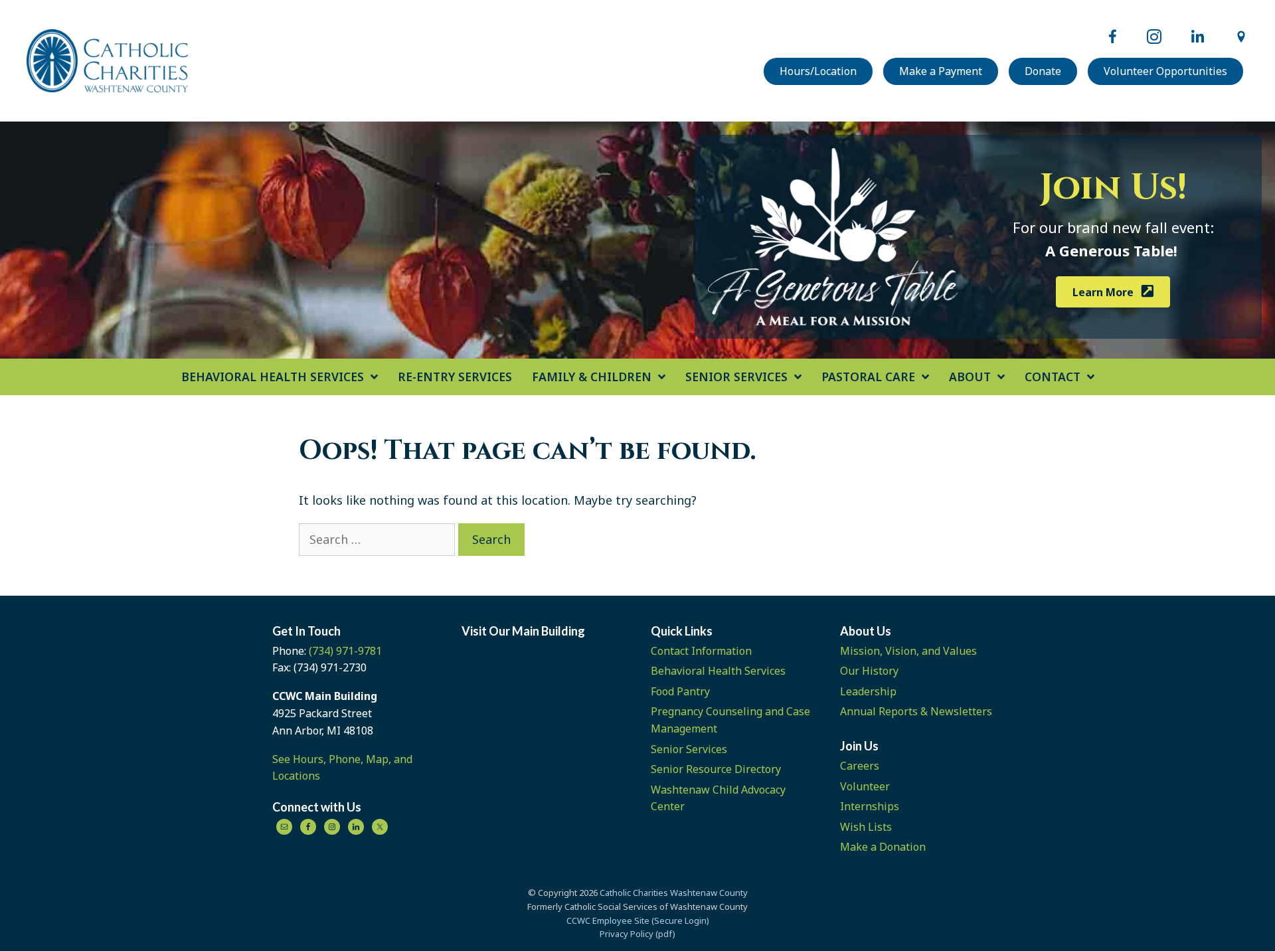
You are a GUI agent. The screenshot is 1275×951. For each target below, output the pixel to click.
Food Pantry (680, 691)
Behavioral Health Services (718, 670)
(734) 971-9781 (345, 651)
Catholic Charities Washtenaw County (674, 893)
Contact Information (701, 651)
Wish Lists (866, 827)
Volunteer (865, 786)
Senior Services (689, 749)
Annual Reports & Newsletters (916, 711)
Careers (859, 765)
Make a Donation (883, 846)
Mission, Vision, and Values (908, 651)
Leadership (868, 691)
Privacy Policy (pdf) (637, 934)
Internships (869, 806)
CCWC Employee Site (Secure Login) (637, 920)
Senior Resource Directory (716, 769)
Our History (869, 670)
